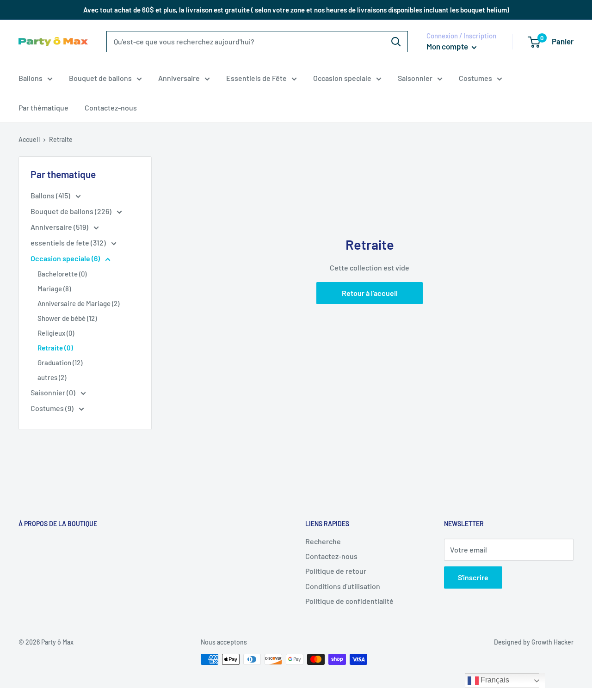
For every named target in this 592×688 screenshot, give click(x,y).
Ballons (30, 78)
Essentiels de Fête (256, 78)
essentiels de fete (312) (69, 242)
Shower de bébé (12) (67, 318)
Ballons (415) (51, 195)
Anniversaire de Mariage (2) (78, 303)
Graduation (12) (59, 362)
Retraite (61, 139)
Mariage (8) (54, 288)
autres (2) (51, 377)
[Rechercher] (395, 41)
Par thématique (43, 107)
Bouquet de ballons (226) (72, 211)
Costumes (475, 78)
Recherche (323, 541)
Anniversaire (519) (60, 226)
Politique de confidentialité (349, 600)
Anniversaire (179, 78)
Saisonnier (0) (54, 392)
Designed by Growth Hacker (534, 642)
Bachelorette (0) (61, 274)
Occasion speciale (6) (66, 258)
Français (494, 680)
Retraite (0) (55, 348)
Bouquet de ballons (100, 78)
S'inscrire (473, 577)
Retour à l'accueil (370, 293)
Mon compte (447, 46)
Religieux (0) (55, 333)
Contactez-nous (111, 107)
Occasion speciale (342, 78)
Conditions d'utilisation (342, 586)
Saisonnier (415, 78)
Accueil (29, 139)
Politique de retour (335, 570)
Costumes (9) (53, 408)
